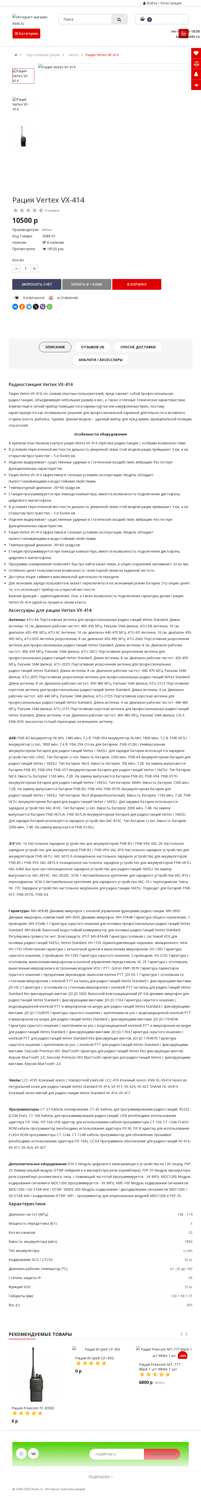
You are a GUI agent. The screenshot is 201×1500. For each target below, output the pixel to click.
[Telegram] (29, 307)
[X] (36, 307)
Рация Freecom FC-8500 (33, 1407)
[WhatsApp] (49, 307)
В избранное (34, 298)
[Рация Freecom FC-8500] (37, 1374)
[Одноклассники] (22, 307)
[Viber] (43, 307)
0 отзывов (52, 210)
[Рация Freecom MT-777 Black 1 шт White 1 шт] (164, 1352)
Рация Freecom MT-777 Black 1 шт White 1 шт (160, 1367)
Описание (55, 347)
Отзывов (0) (92, 347)
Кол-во (18, 260)
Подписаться (162, 1454)
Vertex (74, 55)
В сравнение (67, 298)
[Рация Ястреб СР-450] (100, 1349)
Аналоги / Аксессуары (101, 359)
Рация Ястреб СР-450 (94, 1357)
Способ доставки (138, 347)
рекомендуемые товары (40, 1334)
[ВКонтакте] (15, 307)
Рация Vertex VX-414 (102, 55)
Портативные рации (43, 55)
